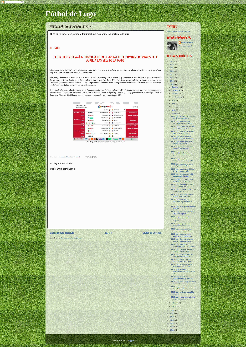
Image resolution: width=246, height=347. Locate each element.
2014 (172, 323)
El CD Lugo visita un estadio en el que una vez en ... (183, 298)
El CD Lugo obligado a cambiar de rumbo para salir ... (182, 132)
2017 (172, 314)
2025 (172, 64)
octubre (175, 94)
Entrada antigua (152, 232)
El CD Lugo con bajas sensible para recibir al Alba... (182, 175)
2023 (172, 71)
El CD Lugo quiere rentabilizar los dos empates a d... (182, 170)
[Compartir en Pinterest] (95, 157)
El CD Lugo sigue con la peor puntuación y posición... (182, 195)
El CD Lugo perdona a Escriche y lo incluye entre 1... (183, 288)
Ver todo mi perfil (185, 46)
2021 (172, 78)
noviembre (176, 90)
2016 (172, 317)
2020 (172, 81)
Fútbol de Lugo (70, 13)
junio (174, 107)
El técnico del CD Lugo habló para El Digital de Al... (182, 180)
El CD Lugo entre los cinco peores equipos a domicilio (182, 137)
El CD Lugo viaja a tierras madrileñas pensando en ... (182, 122)
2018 (172, 310)
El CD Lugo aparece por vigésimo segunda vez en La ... (182, 201)
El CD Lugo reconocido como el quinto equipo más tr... (182, 127)
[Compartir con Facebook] (93, 157)
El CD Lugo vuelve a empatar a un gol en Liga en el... (182, 213)
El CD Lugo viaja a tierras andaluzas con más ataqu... (182, 225)
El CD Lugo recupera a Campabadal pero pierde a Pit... (182, 154)
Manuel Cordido (187, 43)
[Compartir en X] (91, 157)
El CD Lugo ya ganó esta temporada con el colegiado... (183, 245)
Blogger (131, 341)
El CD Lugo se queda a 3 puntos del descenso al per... (183, 117)
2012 (172, 330)
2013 (172, 327)
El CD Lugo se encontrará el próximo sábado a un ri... (181, 255)
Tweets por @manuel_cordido (178, 31)
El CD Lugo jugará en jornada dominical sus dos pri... (182, 185)
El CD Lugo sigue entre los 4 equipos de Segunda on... (181, 235)
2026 (172, 61)
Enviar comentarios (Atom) (71, 238)
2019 (172, 84)
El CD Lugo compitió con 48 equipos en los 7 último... (181, 265)
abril (174, 110)
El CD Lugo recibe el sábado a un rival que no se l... (183, 190)
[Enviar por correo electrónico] (86, 157)
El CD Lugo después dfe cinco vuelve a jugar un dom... (182, 240)
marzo (174, 113)
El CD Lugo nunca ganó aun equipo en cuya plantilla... (181, 230)
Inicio (108, 232)
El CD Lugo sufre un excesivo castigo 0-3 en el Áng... (182, 165)
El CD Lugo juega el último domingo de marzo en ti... (181, 260)
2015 (172, 320)
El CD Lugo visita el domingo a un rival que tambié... (182, 148)
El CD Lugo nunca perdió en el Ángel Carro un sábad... (182, 142)
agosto (174, 100)
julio (174, 103)
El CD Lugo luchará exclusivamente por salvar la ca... (183, 271)
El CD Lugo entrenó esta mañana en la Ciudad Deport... (180, 219)
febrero (175, 303)
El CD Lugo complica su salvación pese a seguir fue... (183, 160)
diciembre (176, 87)
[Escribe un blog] (88, 157)
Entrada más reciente (62, 232)
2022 (172, 74)
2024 (172, 68)
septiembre (176, 97)
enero (174, 306)
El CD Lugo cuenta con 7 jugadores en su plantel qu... (182, 278)
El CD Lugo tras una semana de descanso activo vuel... (183, 250)
